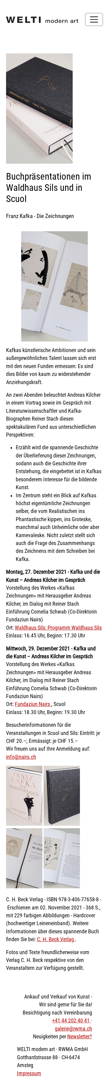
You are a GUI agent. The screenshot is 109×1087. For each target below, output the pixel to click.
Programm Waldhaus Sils (75, 628)
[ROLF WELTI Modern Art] (42, 19)
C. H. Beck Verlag (56, 939)
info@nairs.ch (21, 757)
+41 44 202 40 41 (71, 1021)
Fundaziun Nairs (33, 704)
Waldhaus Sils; (31, 628)
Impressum (29, 1073)
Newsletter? (79, 1037)
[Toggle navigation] (94, 19)
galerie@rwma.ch (73, 1029)
